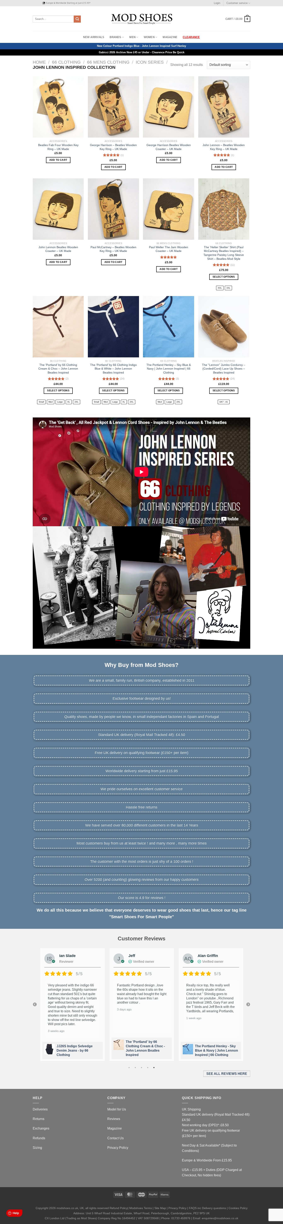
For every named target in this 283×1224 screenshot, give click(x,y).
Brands (115, 37)
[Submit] (77, 19)
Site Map (160, 1208)
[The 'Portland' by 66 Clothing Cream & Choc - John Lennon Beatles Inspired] (58, 326)
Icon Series (150, 62)
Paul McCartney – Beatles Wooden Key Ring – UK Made (113, 249)
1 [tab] (129, 1068)
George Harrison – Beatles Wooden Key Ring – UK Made (113, 147)
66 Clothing (66, 62)
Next (248, 1005)
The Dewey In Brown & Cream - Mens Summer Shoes (213, 1050)
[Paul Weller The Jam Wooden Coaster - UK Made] (168, 209)
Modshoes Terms (140, 1208)
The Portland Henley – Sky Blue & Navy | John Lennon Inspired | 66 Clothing (168, 368)
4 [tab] (148, 1068)
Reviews (113, 1119)
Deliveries (40, 1109)
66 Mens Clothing (108, 62)
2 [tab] (135, 1068)
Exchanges (41, 1128)
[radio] (219, 288)
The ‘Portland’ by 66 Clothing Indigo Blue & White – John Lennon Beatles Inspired (113, 368)
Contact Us (115, 1138)
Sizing (37, 1147)
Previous (35, 1005)
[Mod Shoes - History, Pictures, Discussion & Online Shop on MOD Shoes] (141, 19)
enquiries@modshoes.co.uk (220, 1218)
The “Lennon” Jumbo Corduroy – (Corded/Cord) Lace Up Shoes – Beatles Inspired (223, 368)
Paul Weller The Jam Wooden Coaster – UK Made (168, 249)
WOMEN (149, 37)
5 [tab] (154, 1068)
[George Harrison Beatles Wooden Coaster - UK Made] (168, 107)
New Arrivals (93, 37)
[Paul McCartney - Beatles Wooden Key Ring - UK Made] (113, 209)
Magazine (170, 37)
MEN (132, 37)
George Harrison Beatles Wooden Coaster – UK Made (168, 147)
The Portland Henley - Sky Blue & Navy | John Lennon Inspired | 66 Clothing (147, 1050)
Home (39, 62)
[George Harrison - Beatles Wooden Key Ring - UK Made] (113, 107)
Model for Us (116, 1109)
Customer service (237, 3)
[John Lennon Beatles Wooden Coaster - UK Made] (58, 209)
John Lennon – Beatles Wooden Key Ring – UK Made (224, 147)
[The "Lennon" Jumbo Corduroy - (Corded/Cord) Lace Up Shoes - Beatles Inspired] (223, 326)
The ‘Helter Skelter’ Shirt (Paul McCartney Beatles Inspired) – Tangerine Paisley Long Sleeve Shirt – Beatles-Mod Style (223, 253)
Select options (224, 277)
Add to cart (58, 160)
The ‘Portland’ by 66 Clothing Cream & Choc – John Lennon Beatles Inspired (58, 368)
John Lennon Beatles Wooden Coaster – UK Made (58, 249)
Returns (38, 1119)
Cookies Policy (238, 1208)
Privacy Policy (117, 1147)
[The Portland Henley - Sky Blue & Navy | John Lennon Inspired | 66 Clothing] (168, 326)
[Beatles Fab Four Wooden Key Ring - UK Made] (58, 107)
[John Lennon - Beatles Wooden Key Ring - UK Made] (223, 107)
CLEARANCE (191, 37)
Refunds (39, 1138)
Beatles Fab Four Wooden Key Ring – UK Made (58, 147)
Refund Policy (119, 1208)
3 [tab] (141, 1068)
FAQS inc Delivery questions (207, 1208)
